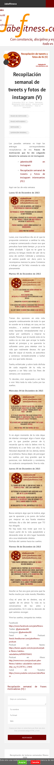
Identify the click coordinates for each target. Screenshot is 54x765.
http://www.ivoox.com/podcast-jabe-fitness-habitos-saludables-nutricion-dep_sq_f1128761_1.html (25, 663)
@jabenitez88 (22, 629)
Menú (50, 3)
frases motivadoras (17, 121)
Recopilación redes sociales (21, 104)
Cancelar (35, 762)
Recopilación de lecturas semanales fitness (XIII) (29, 756)
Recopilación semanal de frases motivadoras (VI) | (27, 687)
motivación (14, 127)
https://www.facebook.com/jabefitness (26, 626)
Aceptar (22, 762)
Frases (31, 102)
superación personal (18, 133)
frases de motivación (18, 116)
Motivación (39, 102)
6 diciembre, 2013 (18, 102)
